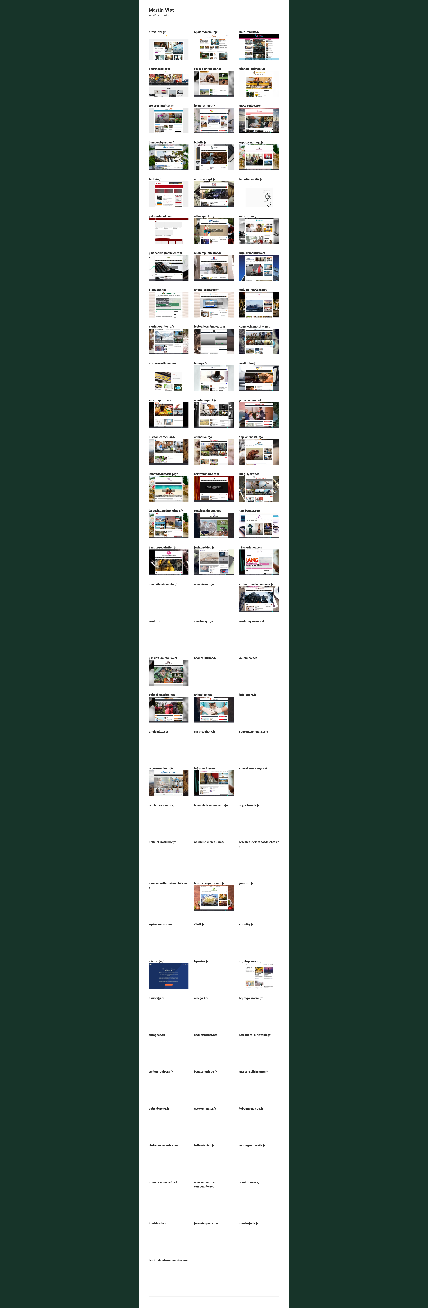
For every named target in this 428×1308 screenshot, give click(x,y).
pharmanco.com (159, 69)
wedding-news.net (251, 621)
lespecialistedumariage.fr (166, 510)
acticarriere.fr (248, 216)
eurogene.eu (157, 1035)
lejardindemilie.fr (250, 179)
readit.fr (154, 621)
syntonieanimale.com (253, 731)
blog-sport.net (249, 474)
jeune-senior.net (250, 400)
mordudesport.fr (205, 400)
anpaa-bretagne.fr (206, 290)
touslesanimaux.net (207, 510)
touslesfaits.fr (248, 1223)
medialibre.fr (248, 363)
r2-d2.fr (199, 924)
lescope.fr (200, 363)
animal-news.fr (159, 1108)
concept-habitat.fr (161, 105)
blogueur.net (157, 290)
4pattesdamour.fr (205, 32)
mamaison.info (204, 584)
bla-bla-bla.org (159, 1223)
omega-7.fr (201, 998)
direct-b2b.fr (157, 32)
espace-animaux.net (207, 69)
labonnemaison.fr (251, 1108)
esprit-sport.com (160, 400)
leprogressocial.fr (251, 998)
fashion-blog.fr (204, 547)
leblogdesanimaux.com (209, 326)
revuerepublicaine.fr (207, 253)
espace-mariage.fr (251, 142)
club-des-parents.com (163, 1145)
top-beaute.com (249, 510)
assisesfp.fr (156, 998)
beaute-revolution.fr (163, 547)
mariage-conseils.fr (252, 1145)
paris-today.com (250, 105)
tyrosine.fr (201, 961)
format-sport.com (206, 1223)
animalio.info (203, 437)
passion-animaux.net (163, 658)
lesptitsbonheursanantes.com (168, 1260)
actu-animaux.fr (205, 1108)
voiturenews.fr (249, 32)
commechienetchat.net (254, 326)
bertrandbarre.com (206, 474)
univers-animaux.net (163, 1182)
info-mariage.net (205, 768)
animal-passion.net (162, 695)
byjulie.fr (200, 142)
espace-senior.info (161, 768)
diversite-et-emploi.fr (163, 584)
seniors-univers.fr (161, 1071)
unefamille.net (158, 731)
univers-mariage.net (253, 290)
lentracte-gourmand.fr (209, 883)
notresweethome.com (163, 363)
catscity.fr (246, 924)
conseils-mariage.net (253, 768)
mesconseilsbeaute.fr (253, 1071)
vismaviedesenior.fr (162, 437)
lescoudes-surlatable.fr (255, 1035)
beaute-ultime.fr (205, 658)
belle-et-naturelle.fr (162, 842)
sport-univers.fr (250, 1182)
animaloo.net (203, 695)
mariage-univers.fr (161, 326)
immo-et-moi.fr (204, 105)
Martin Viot (161, 10)
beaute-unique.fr (205, 1071)
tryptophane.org (250, 961)
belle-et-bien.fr (204, 1145)
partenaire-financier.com (165, 253)
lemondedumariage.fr (163, 474)
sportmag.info (203, 621)
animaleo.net (248, 658)
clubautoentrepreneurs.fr (256, 584)
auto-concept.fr (204, 179)
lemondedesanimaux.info (211, 805)
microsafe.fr (157, 961)
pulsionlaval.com (160, 216)
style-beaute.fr (249, 805)
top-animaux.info (251, 437)
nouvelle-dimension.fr (209, 842)
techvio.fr (155, 179)
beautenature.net (205, 1035)
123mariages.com (250, 547)
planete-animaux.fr (252, 69)
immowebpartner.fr (162, 142)
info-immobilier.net (252, 253)
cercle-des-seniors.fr (162, 805)
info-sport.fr (247, 695)
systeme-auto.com (161, 924)
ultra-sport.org (204, 216)
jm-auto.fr (246, 883)
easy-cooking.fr (204, 731)
